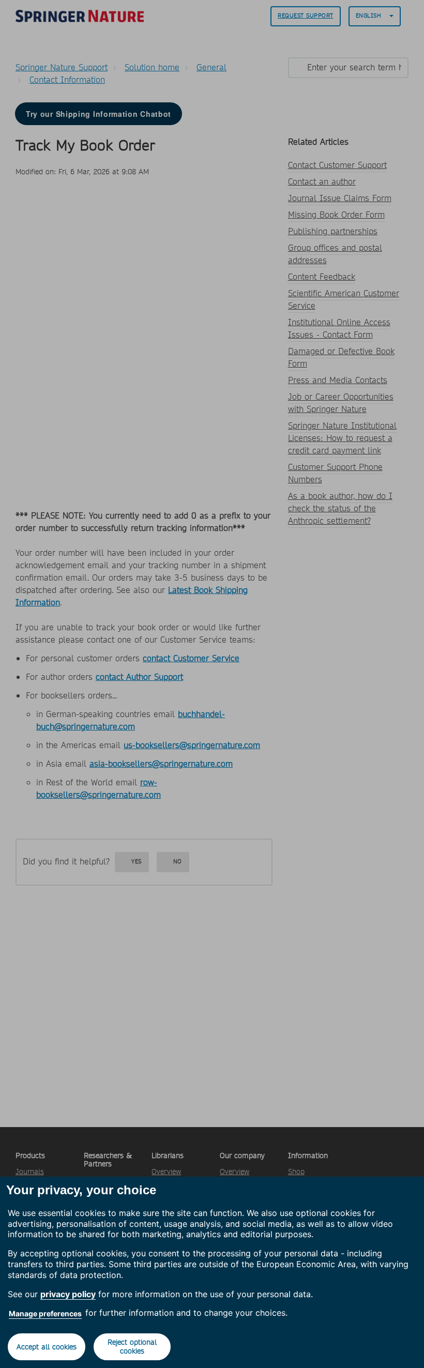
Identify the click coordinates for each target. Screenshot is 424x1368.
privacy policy (68, 1294)
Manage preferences (45, 1313)
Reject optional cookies (132, 1346)
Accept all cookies (47, 1347)
